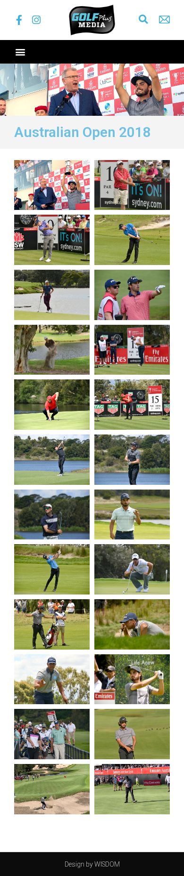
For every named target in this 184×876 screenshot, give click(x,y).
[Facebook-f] (19, 20)
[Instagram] (36, 20)
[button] (143, 19)
